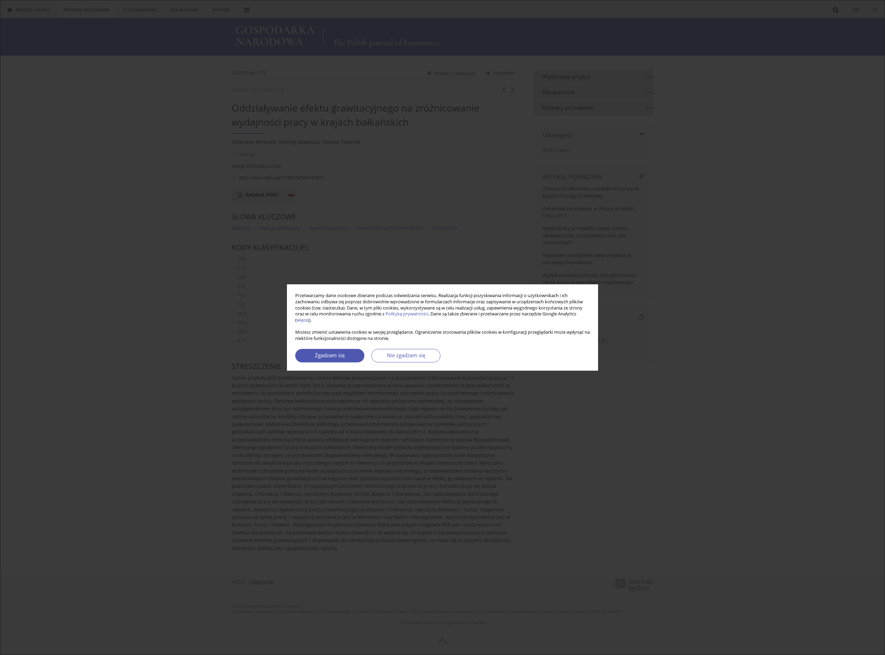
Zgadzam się (330, 355)
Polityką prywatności (406, 314)
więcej (303, 320)
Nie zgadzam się (406, 355)
